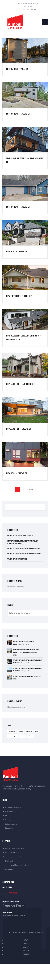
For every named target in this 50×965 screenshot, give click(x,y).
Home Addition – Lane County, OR (21, 384)
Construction (29, 732)
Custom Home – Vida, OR (17, 69)
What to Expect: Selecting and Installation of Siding (23, 549)
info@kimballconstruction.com (13, 915)
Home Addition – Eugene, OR (18, 429)
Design (36, 732)
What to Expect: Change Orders (17, 559)
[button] (45, 22)
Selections (30, 736)
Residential (23, 736)
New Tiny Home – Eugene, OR (19, 296)
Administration (12, 732)
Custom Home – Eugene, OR (18, 114)
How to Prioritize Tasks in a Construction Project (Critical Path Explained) (22, 542)
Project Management (13, 736)
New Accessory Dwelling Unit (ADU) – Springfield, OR (23, 338)
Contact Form (13, 906)
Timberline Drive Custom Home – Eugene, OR (24, 160)
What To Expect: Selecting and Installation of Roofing (24, 554)
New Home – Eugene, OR (16, 252)
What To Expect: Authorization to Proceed (20, 536)
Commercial (20, 732)
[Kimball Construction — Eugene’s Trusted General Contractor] (15, 21)
